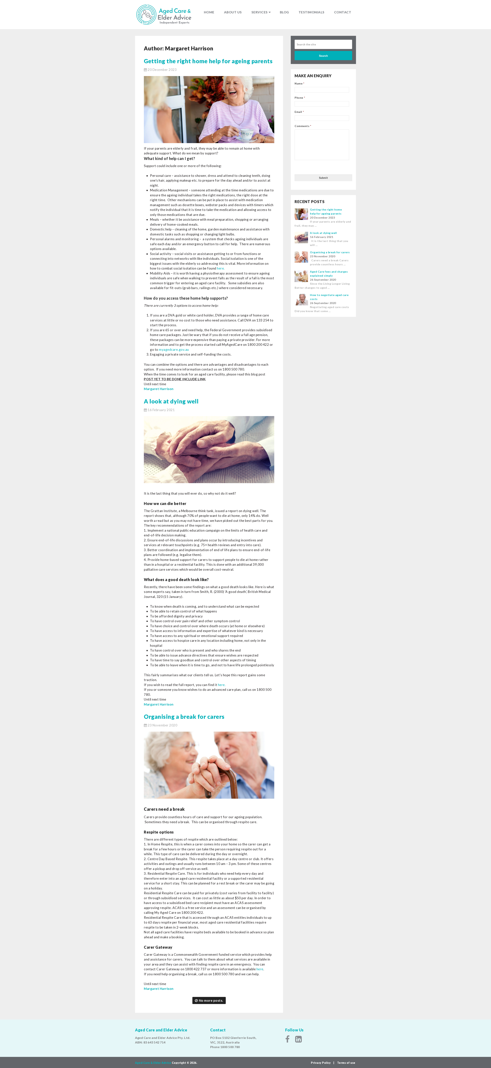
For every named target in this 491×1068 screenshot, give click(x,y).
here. (221, 268)
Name (299, 83)
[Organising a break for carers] (209, 765)
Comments (303, 126)
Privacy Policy (321, 1062)
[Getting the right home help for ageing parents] (209, 109)
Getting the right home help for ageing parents (208, 60)
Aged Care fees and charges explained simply (329, 273)
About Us (233, 12)
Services (259, 12)
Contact (342, 12)
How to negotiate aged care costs (329, 297)
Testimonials (312, 12)
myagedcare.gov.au (174, 350)
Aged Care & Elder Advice (153, 1062)
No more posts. (211, 1000)
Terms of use (346, 1062)
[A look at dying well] (209, 449)
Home (209, 12)
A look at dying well (171, 401)
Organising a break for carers (184, 716)
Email (299, 111)
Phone (300, 97)
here (259, 969)
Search (323, 55)
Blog (284, 12)
